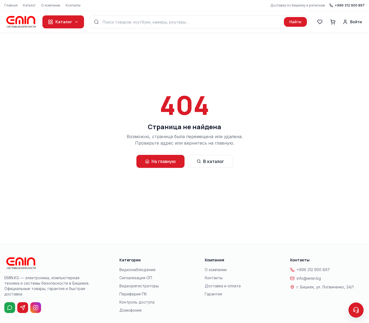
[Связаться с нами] (356, 310)
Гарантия (213, 294)
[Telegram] (22, 307)
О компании (50, 5)
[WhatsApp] (9, 307)
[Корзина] (333, 22)
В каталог (213, 161)
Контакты (73, 5)
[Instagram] (35, 307)
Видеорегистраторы (139, 286)
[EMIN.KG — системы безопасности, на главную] (20, 22)
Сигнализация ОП (135, 277)
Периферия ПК (133, 294)
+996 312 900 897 (350, 5)
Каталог (29, 5)
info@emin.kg (309, 278)
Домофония (130, 310)
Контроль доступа (137, 302)
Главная (11, 5)
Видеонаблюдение (137, 269)
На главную (164, 161)
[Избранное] (320, 22)
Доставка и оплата (223, 286)
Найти (295, 21)
